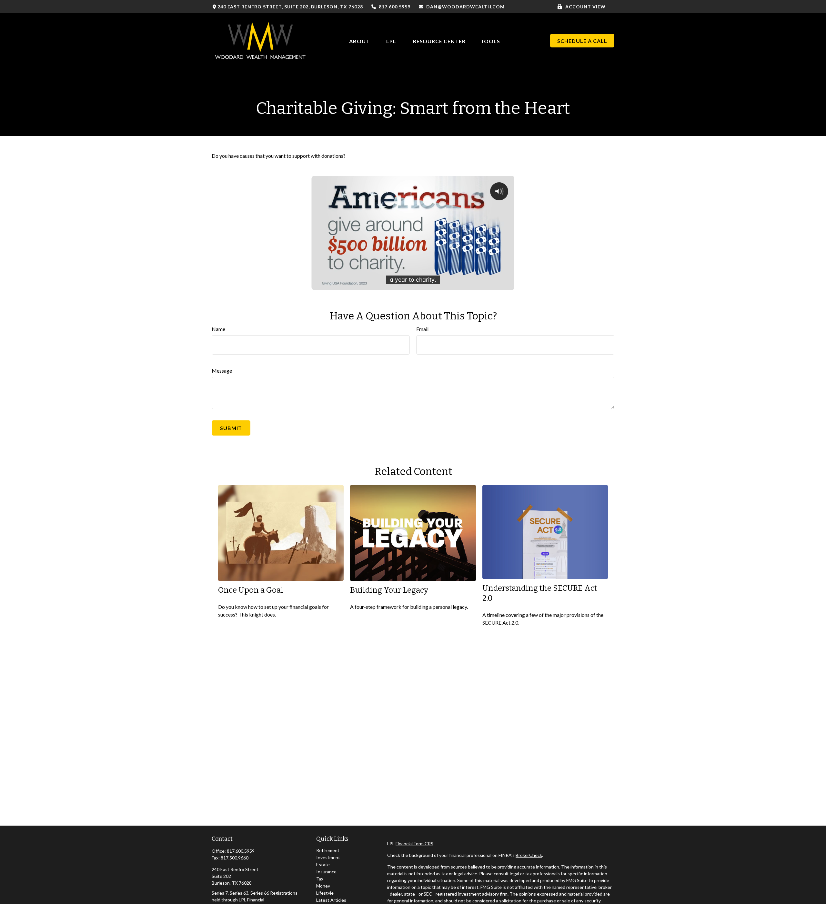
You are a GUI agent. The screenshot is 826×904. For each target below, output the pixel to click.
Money (323, 886)
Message (222, 370)
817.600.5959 (394, 6)
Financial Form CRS (414, 843)
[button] (359, 40)
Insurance (326, 871)
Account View (585, 6)
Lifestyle (325, 893)
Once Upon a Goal (250, 590)
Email (422, 329)
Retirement (327, 850)
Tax (319, 878)
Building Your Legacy (389, 590)
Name (218, 329)
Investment (328, 857)
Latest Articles (331, 900)
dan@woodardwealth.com (465, 6)
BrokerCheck (529, 855)
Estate (323, 864)
